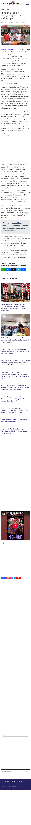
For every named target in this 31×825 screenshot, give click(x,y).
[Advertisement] (15, 20)
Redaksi (7, 782)
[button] (27, 771)
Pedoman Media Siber (19, 782)
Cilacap (6, 273)
